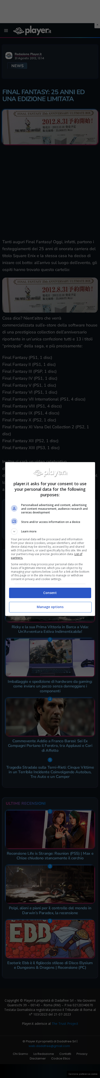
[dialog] (50, 539)
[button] (50, 531)
